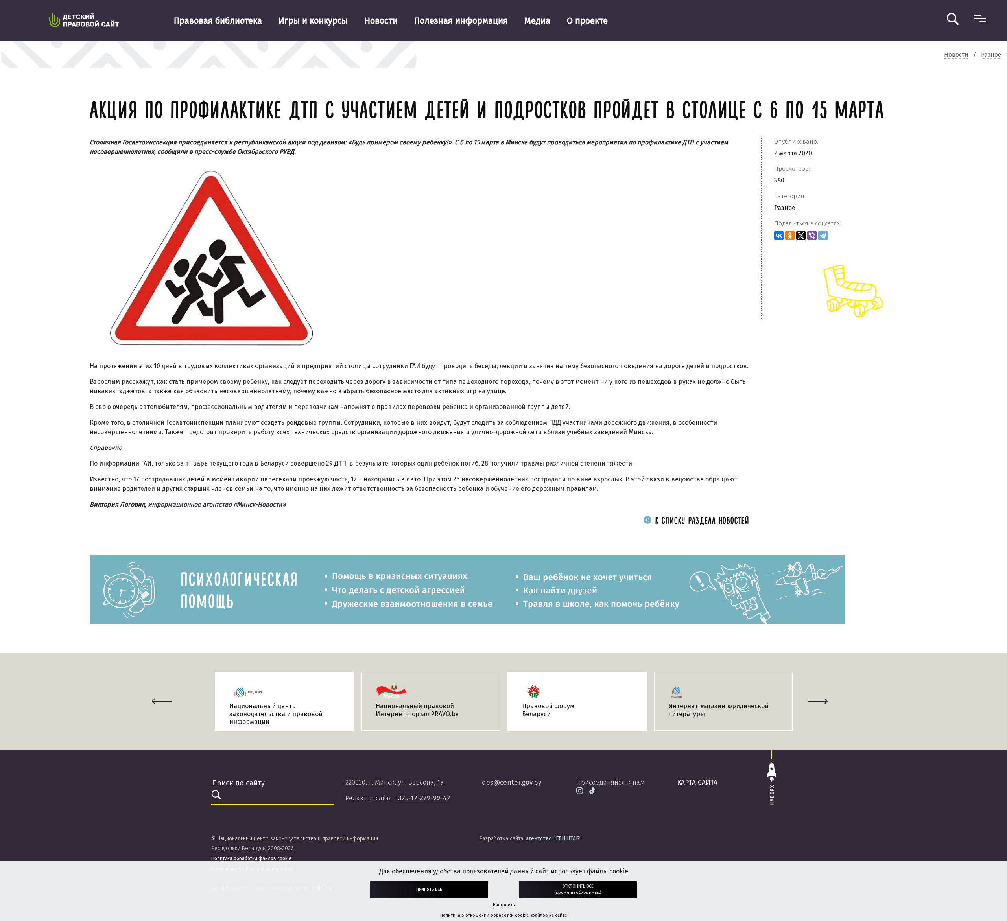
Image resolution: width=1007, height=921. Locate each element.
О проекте (587, 20)
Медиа (537, 20)
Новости (381, 20)
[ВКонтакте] (779, 235)
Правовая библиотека (218, 20)
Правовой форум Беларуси (548, 710)
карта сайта (697, 782)
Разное (784, 208)
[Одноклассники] (790, 235)
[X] (801, 235)
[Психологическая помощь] (467, 589)
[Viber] (812, 235)
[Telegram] (823, 235)
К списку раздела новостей (700, 521)
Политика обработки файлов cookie (251, 858)
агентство (554, 838)
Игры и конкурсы (313, 20)
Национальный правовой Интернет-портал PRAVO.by (417, 710)
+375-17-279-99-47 (422, 798)
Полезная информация (461, 20)
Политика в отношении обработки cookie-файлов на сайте (503, 915)
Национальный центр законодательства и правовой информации (276, 714)
